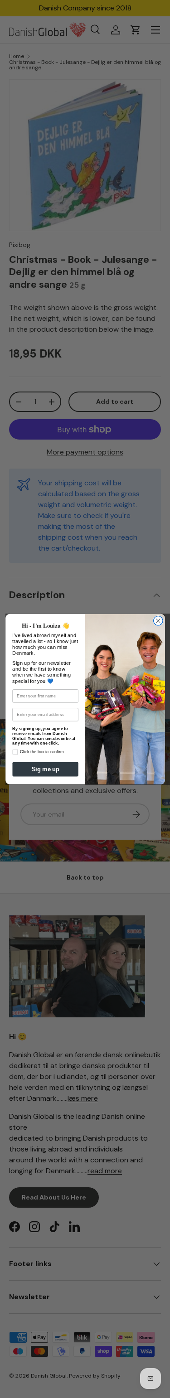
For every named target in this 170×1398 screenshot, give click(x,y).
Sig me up (45, 768)
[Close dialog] (158, 620)
